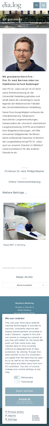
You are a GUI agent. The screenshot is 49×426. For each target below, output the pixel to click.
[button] (43, 5)
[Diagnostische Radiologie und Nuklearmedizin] (12, 5)
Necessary (27, 377)
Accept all (24, 401)
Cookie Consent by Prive (36, 418)
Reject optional (24, 390)
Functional (27, 381)
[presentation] (17, 377)
